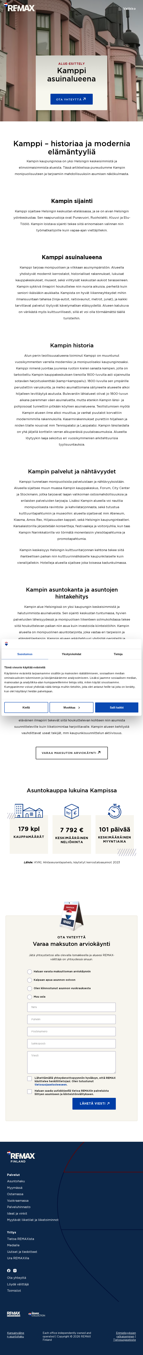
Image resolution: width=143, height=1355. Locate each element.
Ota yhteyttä (16, 1278)
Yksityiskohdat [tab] (71, 654)
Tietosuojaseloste (124, 1340)
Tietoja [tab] (118, 654)
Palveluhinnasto (19, 1207)
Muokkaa (69, 707)
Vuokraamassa (17, 1200)
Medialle (13, 1245)
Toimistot (14, 1290)
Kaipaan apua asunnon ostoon (54, 980)
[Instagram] (15, 1270)
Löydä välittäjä (18, 1284)
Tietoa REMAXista (20, 1239)
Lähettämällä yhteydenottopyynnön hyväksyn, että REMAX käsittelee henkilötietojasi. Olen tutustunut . (75, 1081)
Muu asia (39, 997)
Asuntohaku (16, 1181)
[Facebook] (8, 1270)
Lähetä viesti (93, 1103)
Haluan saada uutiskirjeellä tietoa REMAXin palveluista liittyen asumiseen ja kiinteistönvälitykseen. (72, 1092)
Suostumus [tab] (24, 654)
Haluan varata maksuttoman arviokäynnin (62, 971)
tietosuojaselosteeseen (51, 1085)
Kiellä (26, 707)
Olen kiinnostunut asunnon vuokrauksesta (62, 988)
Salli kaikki (117, 707)
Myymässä (14, 1188)
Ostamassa (15, 1194)
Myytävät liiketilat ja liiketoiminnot (33, 1220)
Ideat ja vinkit (17, 1213)
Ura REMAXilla (18, 1258)
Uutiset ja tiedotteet (22, 1252)
